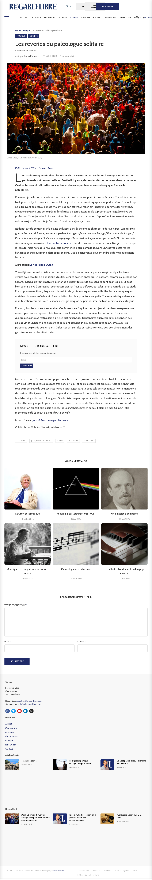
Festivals (21, 441)
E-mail (81, 641)
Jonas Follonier (32, 56)
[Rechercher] (137, 17)
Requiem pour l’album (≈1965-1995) (76, 513)
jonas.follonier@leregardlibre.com (50, 420)
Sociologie (89, 441)
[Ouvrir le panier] (144, 18)
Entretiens (49, 17)
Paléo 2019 (73, 441)
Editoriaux (35, 17)
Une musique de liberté (124, 513)
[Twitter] (13, 711)
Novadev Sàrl (58, 871)
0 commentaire (68, 56)
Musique (27, 30)
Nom (7, 641)
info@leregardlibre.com (30, 704)
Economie (85, 17)
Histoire (97, 17)
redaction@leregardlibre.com (29, 701)
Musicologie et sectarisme (76, 569)
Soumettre (17, 661)
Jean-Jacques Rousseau (41, 441)
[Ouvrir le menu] (6, 17)
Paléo (59, 441)
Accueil (23, 17)
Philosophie (110, 17)
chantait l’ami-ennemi (59, 243)
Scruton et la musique (27, 513)
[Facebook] (7, 711)
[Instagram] (31, 711)
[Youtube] (19, 711)
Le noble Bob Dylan (41, 264)
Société (74, 17)
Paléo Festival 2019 (25, 168)
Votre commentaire (15, 605)
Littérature (125, 17)
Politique (62, 17)
